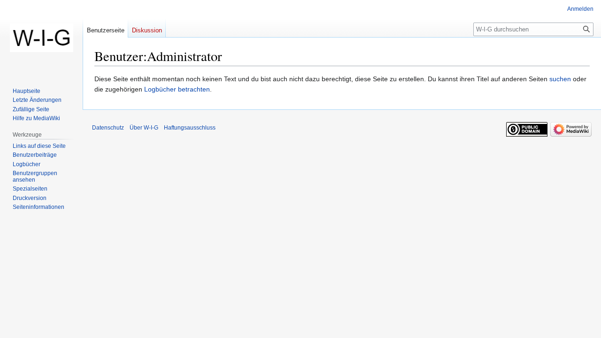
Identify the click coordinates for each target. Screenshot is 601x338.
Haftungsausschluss (190, 127)
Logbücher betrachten (177, 89)
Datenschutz (108, 127)
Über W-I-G (144, 127)
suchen (560, 79)
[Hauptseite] (41, 37)
